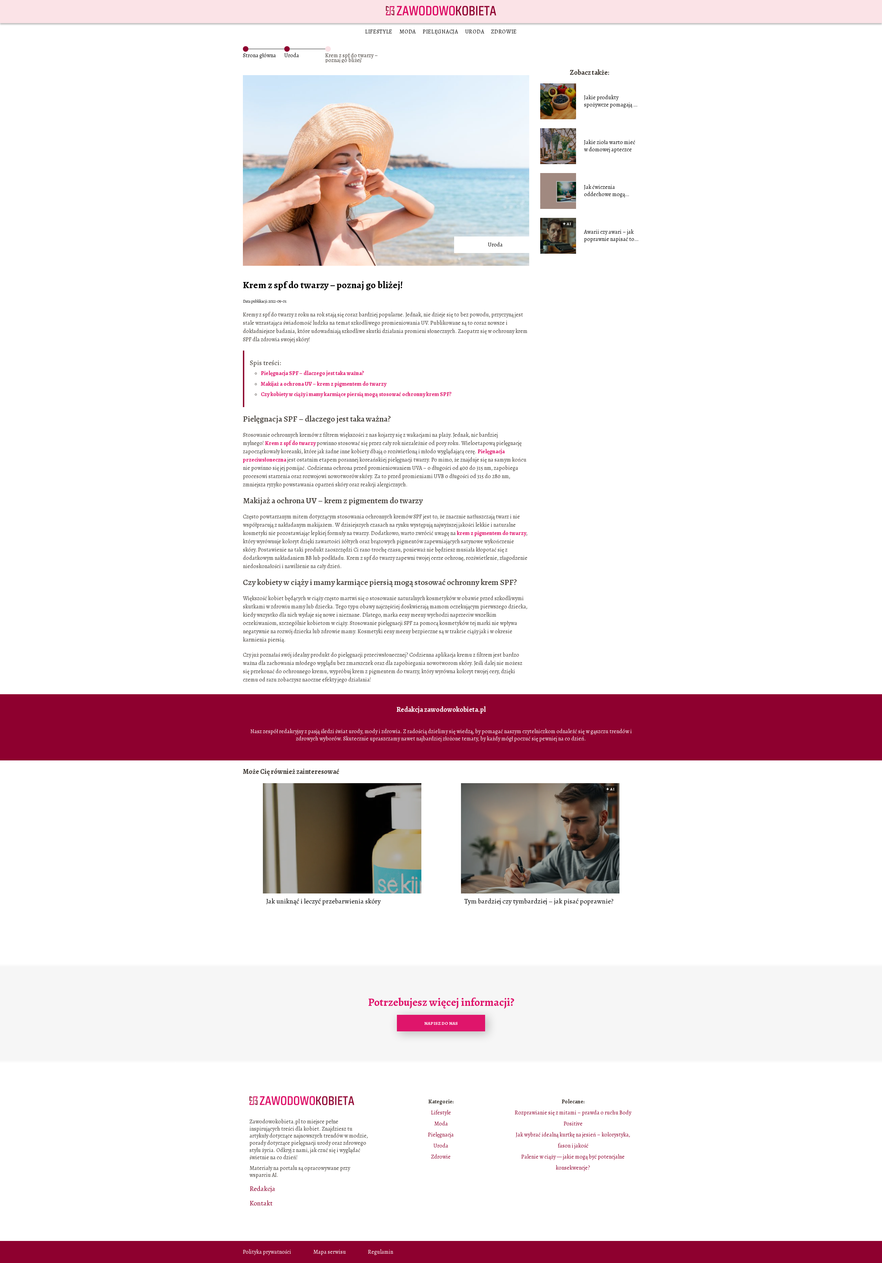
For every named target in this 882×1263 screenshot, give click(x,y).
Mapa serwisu (329, 1252)
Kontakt (261, 1203)
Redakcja (262, 1188)
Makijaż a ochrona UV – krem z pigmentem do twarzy (323, 384)
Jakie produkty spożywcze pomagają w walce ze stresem (610, 101)
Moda (407, 32)
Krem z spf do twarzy (290, 443)
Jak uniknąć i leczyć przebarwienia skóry (323, 901)
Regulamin (380, 1252)
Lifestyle (378, 32)
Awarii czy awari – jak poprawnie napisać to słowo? (609, 236)
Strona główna (259, 55)
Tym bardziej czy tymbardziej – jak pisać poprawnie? (539, 901)
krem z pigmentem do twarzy (491, 533)
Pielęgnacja (440, 32)
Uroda (474, 32)
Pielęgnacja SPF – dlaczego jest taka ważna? (312, 373)
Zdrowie (504, 32)
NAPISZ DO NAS (441, 1023)
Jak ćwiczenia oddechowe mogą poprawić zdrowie (605, 191)
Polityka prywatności (267, 1252)
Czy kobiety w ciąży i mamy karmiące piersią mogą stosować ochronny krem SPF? (356, 394)
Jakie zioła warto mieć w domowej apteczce (609, 146)
